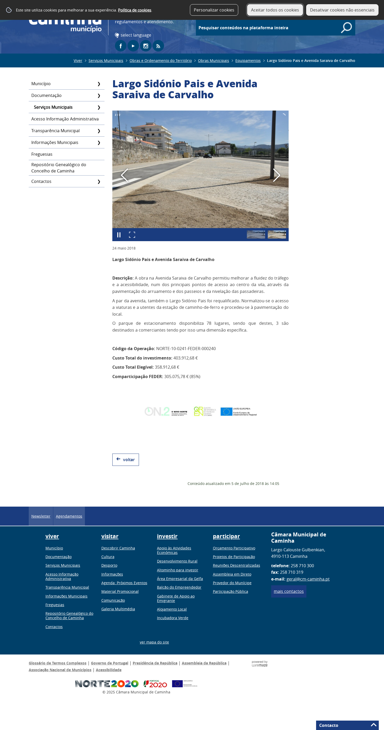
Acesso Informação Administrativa (65, 119)
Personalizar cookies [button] (214, 10)
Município (41, 83)
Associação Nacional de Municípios (60, 669)
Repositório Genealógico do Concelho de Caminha (58, 168)
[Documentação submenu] (98, 95)
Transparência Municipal (55, 131)
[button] (256, 234)
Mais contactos (289, 591)
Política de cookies (134, 10)
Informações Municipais (54, 142)
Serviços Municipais (106, 60)
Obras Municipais (213, 60)
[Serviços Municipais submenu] (98, 107)
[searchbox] (278, 28)
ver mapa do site (154, 642)
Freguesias (42, 154)
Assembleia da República (204, 663)
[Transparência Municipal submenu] (98, 130)
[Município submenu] (98, 83)
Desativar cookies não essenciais (342, 10)
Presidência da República (155, 663)
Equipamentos (248, 60)
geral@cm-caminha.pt (308, 579)
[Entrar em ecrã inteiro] (131, 234)
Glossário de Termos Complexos (57, 663)
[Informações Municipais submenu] (98, 142)
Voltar (129, 459)
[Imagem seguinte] (276, 175)
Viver (78, 60)
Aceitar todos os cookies (275, 10)
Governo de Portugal (109, 663)
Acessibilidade (108, 669)
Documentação (46, 95)
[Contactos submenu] (98, 181)
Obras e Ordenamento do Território (161, 60)
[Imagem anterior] (124, 175)
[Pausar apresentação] (118, 234)
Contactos (41, 181)
